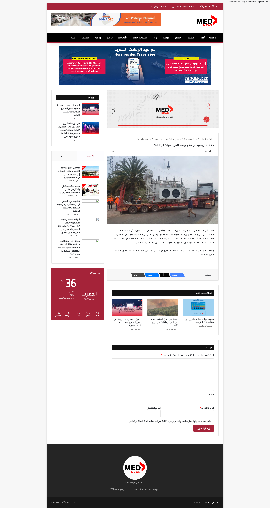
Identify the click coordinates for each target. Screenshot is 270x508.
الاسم (211, 394)
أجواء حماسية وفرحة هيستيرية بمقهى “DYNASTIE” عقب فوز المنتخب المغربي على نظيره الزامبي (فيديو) (69, 226)
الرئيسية (212, 37)
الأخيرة (64, 156)
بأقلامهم (122, 37)
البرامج (110, 37)
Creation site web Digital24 (206, 502)
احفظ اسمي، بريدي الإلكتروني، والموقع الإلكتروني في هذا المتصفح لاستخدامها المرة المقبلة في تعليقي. (169, 421)
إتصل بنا (154, 6)
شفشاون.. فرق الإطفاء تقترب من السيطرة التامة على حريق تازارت (164, 322)
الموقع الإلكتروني (154, 408)
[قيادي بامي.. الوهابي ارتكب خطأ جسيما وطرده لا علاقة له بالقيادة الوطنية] (90, 205)
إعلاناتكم (164, 6)
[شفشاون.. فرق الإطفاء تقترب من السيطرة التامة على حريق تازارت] (162, 307)
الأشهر (90, 156)
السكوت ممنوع (140, 37)
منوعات (85, 37)
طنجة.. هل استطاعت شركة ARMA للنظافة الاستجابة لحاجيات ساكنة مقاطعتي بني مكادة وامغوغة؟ (69, 247)
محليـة (195, 139)
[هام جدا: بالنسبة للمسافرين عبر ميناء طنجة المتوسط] (198, 307)
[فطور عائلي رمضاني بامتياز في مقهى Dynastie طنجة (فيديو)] (90, 190)
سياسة (191, 37)
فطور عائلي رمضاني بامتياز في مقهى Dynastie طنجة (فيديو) (69, 189)
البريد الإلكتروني (207, 408)
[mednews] (207, 21)
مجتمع (178, 37)
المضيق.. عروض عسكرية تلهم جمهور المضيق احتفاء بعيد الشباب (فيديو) (128, 322)
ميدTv (72, 37)
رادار (155, 37)
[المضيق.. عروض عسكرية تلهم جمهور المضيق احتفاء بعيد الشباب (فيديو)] (127, 307)
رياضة (98, 37)
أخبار (203, 37)
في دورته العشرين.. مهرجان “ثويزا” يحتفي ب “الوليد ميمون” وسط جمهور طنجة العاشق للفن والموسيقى (69, 130)
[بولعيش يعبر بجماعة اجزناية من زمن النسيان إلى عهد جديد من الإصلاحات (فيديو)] (90, 172)
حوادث (166, 37)
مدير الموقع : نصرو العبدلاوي (183, 6)
